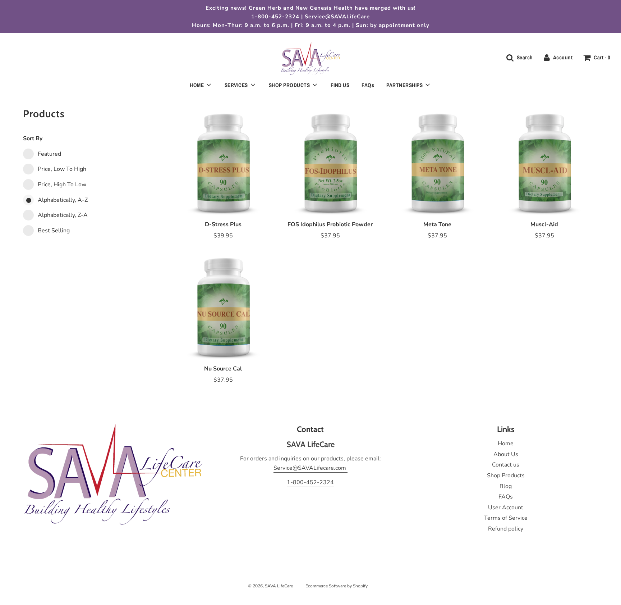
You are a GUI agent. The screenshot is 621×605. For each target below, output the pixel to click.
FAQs (368, 85)
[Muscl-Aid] (544, 161)
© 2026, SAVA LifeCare (270, 586)
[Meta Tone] (437, 161)
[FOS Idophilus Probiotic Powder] (330, 161)
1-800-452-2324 (310, 482)
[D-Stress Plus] (223, 161)
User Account (505, 507)
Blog (506, 486)
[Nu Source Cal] (223, 305)
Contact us (505, 465)
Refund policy (505, 529)
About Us (505, 454)
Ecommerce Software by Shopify (336, 586)
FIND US (340, 85)
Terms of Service (506, 518)
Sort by (32, 138)
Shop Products (506, 475)
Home (506, 443)
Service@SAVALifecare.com (310, 468)
